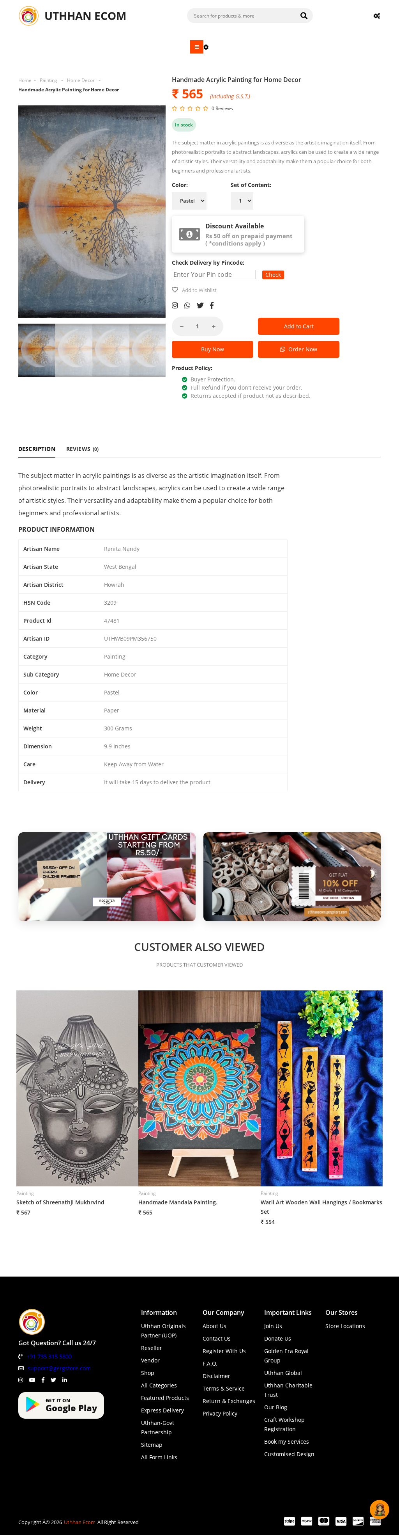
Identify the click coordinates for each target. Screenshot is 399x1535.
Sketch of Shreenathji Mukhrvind (60, 1202)
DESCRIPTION (36, 448)
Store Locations (345, 1326)
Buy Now (212, 349)
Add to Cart (299, 326)
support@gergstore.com (59, 1368)
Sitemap (151, 1444)
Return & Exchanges (229, 1401)
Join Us (273, 1326)
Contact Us (217, 1338)
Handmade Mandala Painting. (177, 1202)
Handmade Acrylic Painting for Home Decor (68, 89)
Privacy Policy (220, 1413)
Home (25, 80)
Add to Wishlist (199, 290)
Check (273, 274)
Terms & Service (224, 1388)
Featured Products (165, 1397)
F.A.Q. (210, 1363)
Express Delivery (162, 1410)
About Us (214, 1326)
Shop (147, 1373)
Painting (48, 80)
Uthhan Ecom (79, 1522)
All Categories (159, 1385)
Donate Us (277, 1338)
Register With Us (224, 1351)
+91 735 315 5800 (49, 1356)
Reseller (151, 1348)
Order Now (301, 349)
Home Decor (81, 80)
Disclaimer (216, 1376)
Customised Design (289, 1454)
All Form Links (159, 1457)
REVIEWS (82, 448)
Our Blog (275, 1407)
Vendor (150, 1360)
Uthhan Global (283, 1373)
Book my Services (286, 1441)
